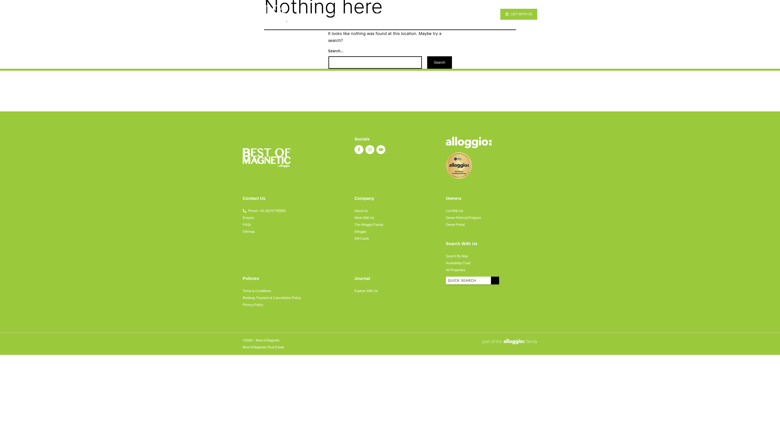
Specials (361, 14)
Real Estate (438, 14)
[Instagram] (369, 149)
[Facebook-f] (358, 149)
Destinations (385, 14)
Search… (335, 51)
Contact (461, 14)
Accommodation (335, 14)
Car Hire (415, 14)
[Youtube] (380, 149)
